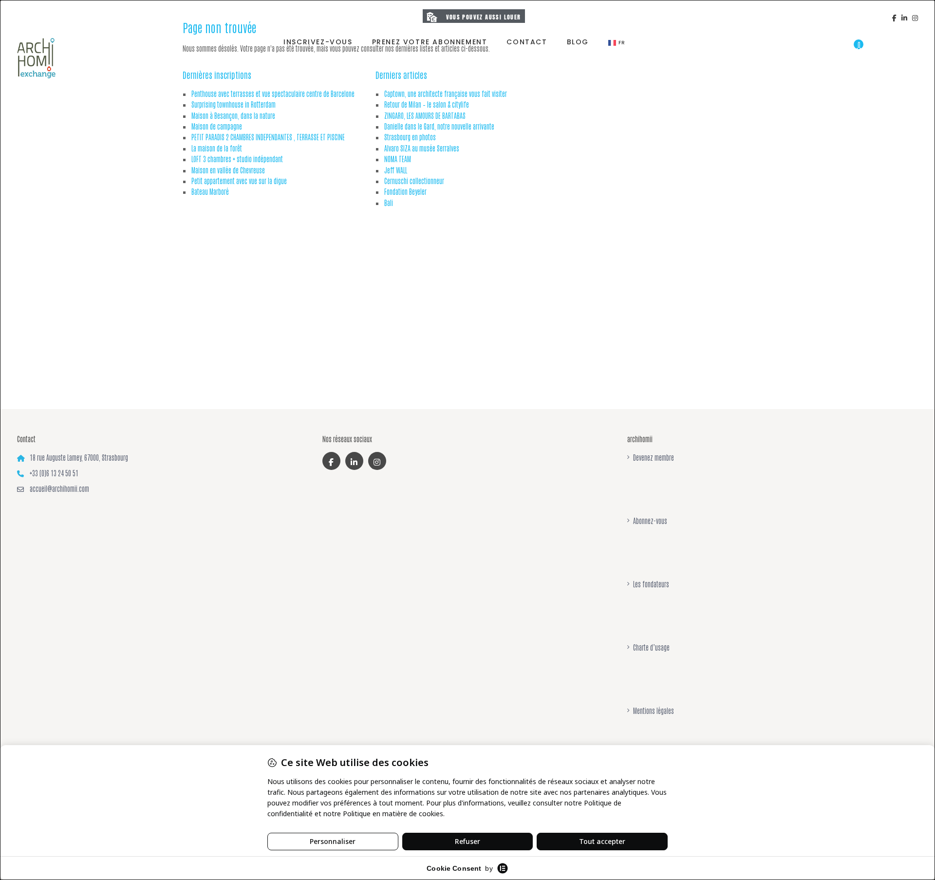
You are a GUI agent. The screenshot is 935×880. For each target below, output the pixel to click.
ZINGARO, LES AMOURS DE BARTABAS (425, 115)
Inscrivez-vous (317, 42)
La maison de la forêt (216, 148)
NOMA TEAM (397, 158)
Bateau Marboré (210, 191)
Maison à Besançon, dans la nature (233, 115)
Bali (388, 202)
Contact (526, 42)
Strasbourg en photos (410, 136)
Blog (578, 42)
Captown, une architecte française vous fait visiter (445, 93)
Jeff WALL (395, 170)
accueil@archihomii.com (59, 488)
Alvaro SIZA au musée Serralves (421, 148)
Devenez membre (653, 457)
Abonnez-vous (650, 520)
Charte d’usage (651, 647)
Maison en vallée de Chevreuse (228, 170)
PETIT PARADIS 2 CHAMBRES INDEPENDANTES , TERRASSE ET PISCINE (268, 136)
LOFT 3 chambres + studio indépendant (237, 158)
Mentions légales (653, 710)
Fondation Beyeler (405, 191)
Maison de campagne (216, 126)
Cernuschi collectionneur (414, 180)
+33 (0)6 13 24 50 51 (54, 472)
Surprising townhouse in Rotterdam (233, 104)
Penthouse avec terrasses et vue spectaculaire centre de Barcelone (273, 93)
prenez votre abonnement (429, 42)
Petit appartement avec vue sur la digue (239, 180)
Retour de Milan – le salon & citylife (426, 104)
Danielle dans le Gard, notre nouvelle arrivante (439, 126)
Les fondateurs (651, 584)
